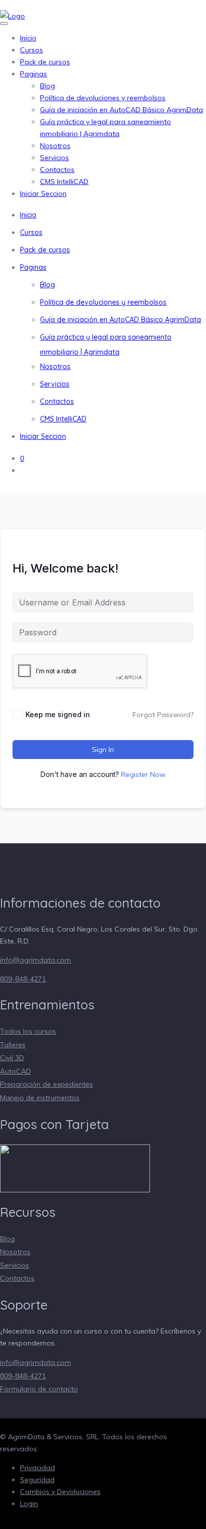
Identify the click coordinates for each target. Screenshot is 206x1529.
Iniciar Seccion (43, 193)
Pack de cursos (45, 61)
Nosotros (55, 145)
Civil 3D (12, 1057)
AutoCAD (15, 1071)
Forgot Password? (163, 714)
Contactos (57, 169)
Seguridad (37, 1479)
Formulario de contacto (39, 1388)
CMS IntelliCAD (64, 181)
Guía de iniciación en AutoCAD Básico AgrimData (121, 109)
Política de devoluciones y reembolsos (103, 97)
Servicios (54, 157)
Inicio (28, 37)
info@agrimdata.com (35, 960)
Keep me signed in (58, 714)
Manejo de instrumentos (40, 1097)
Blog (47, 85)
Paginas (33, 73)
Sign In (103, 749)
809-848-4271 (23, 978)
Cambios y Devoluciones (60, 1491)
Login (29, 1503)
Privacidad (37, 1467)
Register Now (143, 774)
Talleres (13, 1044)
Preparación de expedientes (46, 1084)
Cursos (31, 49)
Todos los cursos (28, 1031)
